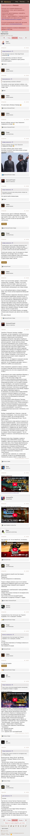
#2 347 (27, 210)
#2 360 (27, 792)
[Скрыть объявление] (27, 28)
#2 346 (27, 186)
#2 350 (27, 329)
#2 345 (27, 138)
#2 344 (27, 119)
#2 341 (27, 47)
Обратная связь (4, 833)
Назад (8, 37)
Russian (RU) (5, 830)
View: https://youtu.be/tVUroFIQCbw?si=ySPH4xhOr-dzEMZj (10, 492)
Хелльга (8, 605)
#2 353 (27, 536)
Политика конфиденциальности (16, 833)
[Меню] (2, 1)
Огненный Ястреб (10, 180)
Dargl (7, 41)
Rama (7, 466)
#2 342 (27, 75)
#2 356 (27, 631)
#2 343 (27, 102)
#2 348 (27, 239)
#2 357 (27, 660)
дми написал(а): (6, 796)
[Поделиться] (25, 48)
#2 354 (27, 571)
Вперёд (21, 37)
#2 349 (27, 277)
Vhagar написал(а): (6, 189)
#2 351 (27, 472)
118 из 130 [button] (14, 37)
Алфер (7, 69)
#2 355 (27, 612)
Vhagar (7, 132)
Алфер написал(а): (7, 51)
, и (9, 228)
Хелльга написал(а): (7, 634)
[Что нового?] (28, 1)
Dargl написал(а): (6, 79)
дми (7, 675)
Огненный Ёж (9, 497)
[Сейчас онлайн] (4, 500)
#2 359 (27, 747)
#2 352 (27, 503)
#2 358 (27, 681)
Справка (3, 834)
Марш (7, 530)
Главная (8, 834)
